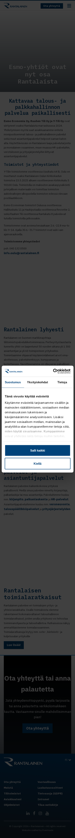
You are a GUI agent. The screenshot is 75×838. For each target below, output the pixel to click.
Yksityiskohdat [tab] (37, 382)
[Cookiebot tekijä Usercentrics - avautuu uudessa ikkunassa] (53, 371)
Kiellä (37, 463)
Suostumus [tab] (13, 382)
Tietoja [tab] (62, 382)
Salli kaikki (37, 450)
